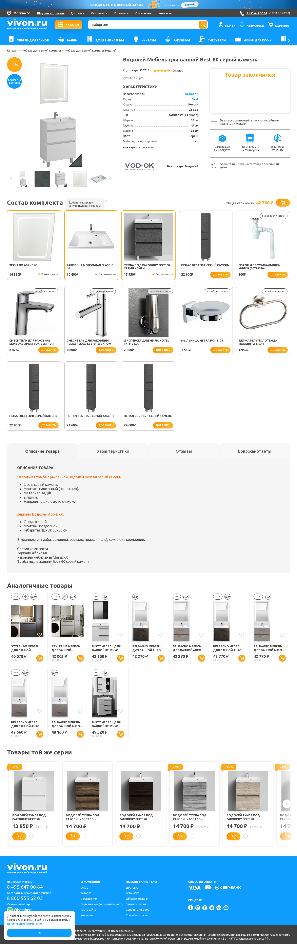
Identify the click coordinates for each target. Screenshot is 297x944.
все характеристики (138, 147)
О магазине (143, 13)
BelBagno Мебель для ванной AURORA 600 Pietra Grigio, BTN (27, 724)
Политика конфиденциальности (102, 904)
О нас (84, 887)
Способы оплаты (137, 915)
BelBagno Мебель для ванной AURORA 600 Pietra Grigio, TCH (68, 724)
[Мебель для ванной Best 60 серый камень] (61, 114)
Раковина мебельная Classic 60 (90, 267)
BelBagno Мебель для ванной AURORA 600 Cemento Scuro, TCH (229, 648)
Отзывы (178, 70)
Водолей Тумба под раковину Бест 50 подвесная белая (29, 817)
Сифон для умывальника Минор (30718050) (259, 267)
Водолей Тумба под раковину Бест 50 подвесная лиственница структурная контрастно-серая (194, 817)
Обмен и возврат (137, 898)
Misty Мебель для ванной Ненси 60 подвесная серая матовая (106, 648)
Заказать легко (136, 904)
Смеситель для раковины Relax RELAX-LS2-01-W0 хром (89, 342)
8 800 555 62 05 (25, 898)
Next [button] (110, 179)
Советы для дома (138, 909)
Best (195, 99)
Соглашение (89, 898)
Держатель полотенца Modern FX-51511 (257, 342)
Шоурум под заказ (50, 13)
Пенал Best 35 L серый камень (90, 416)
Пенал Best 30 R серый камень (33, 416)
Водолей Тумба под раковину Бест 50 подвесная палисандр (138, 817)
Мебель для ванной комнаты (41, 50)
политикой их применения (24, 923)
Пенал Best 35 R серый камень (148, 416)
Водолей (191, 94)
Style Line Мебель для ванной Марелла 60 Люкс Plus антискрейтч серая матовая (66, 648)
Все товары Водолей (182, 166)
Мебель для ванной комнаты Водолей (91, 50)
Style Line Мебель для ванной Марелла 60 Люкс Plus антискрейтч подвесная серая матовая (25, 648)
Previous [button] (11, 179)
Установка (121, 13)
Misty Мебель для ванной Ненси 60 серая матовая (106, 724)
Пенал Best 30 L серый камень (205, 265)
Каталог (12, 50)
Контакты (165, 13)
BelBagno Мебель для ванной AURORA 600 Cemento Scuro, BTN (148, 648)
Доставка (77, 13)
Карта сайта (88, 909)
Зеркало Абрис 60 (23, 265)
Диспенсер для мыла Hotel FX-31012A (146, 342)
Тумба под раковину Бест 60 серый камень (147, 267)
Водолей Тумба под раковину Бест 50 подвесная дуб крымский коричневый (87, 817)
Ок (39, 933)
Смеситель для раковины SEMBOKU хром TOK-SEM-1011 (31, 342)
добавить (220, 274)
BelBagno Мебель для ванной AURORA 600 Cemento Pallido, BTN (189, 648)
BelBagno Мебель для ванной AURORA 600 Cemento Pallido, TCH (270, 648)
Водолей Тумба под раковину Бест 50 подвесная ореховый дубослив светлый (244, 817)
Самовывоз (99, 13)
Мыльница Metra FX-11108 (202, 340)
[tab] (42, 451)
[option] (61, 115)
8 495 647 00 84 (25, 887)
